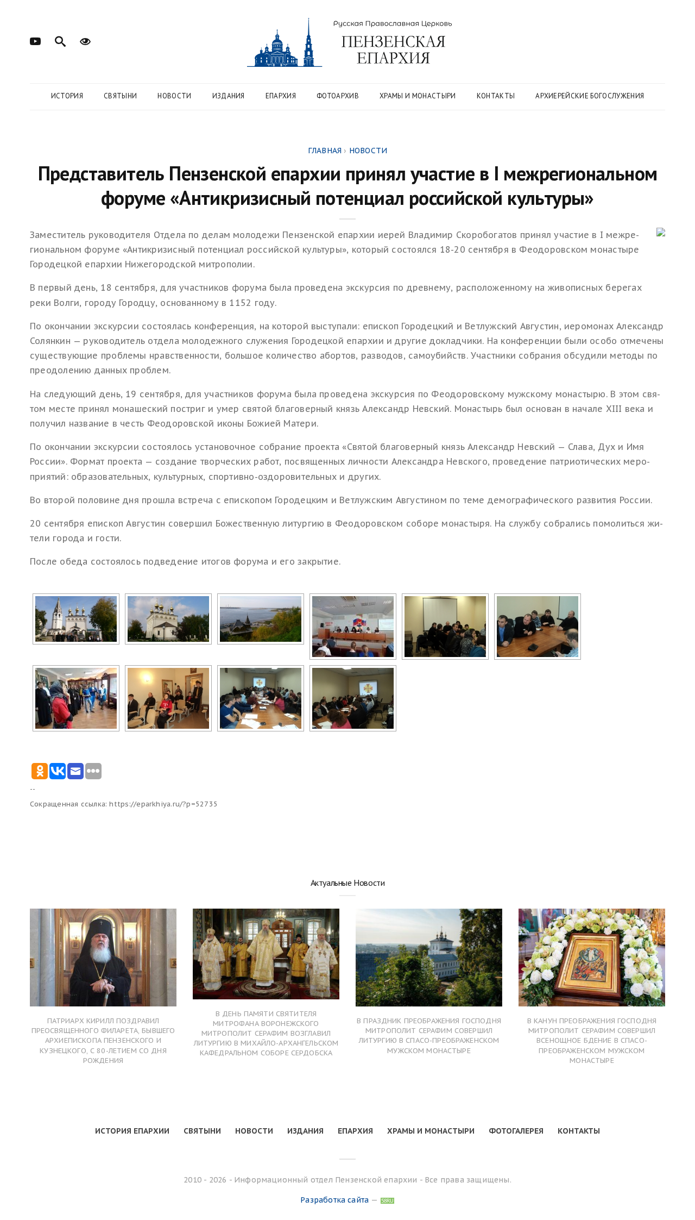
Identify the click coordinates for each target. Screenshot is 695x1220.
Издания (228, 96)
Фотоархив (338, 96)
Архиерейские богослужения (589, 96)
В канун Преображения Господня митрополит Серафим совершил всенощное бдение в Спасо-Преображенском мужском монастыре (591, 1040)
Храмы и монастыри (418, 96)
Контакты (496, 96)
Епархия (281, 96)
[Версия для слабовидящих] (85, 40)
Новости (174, 96)
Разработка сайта (334, 1200)
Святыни (120, 96)
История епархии (132, 1131)
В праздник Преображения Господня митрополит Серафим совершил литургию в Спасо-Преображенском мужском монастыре (429, 1035)
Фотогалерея (516, 1131)
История (67, 96)
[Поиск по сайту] (60, 40)
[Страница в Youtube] (35, 40)
